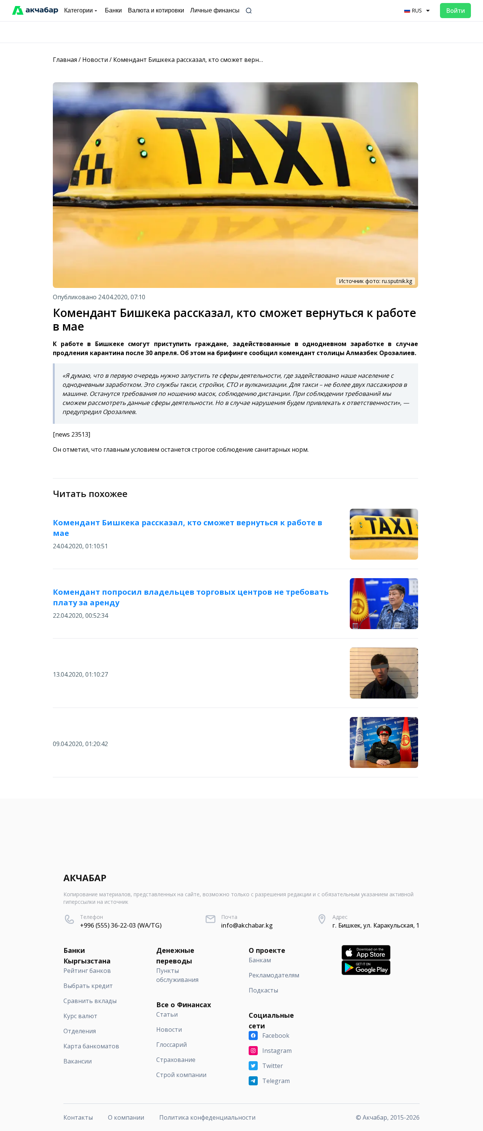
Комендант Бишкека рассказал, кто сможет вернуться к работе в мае (216, 59)
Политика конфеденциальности (207, 1117)
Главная (65, 59)
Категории (78, 10)
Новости (95, 59)
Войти (455, 10)
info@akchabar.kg (247, 925)
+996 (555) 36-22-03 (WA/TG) (121, 925)
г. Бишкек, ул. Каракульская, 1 (376, 925)
